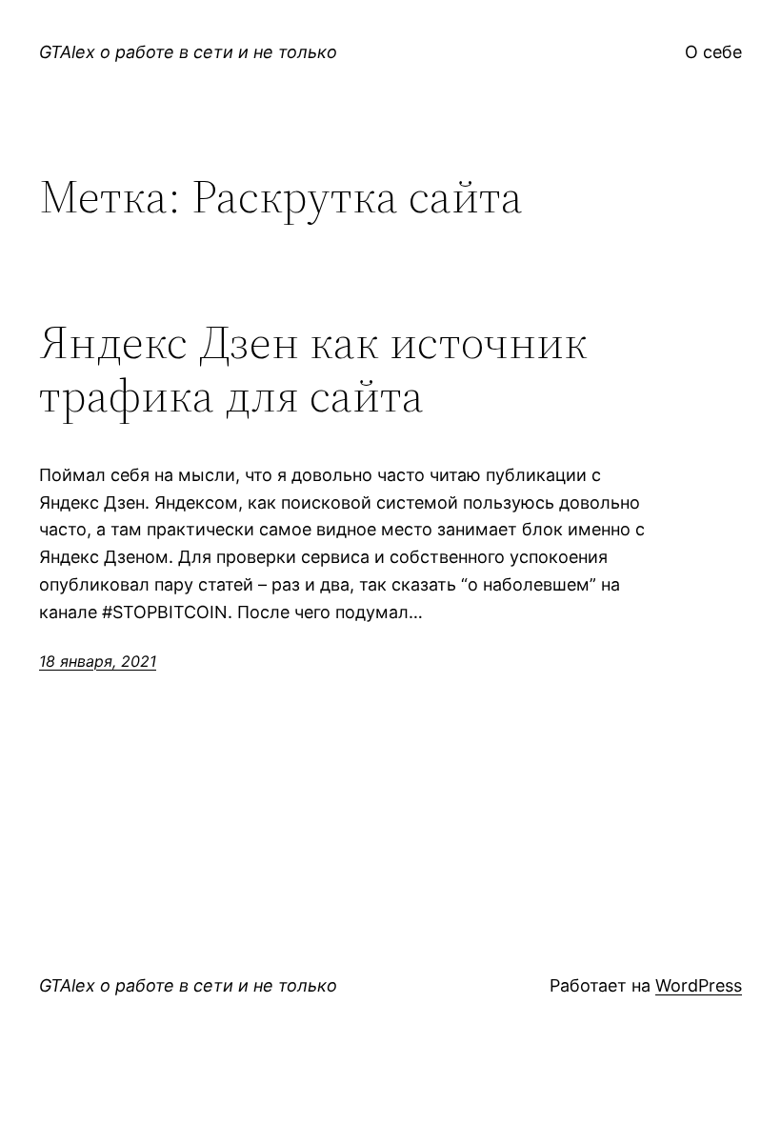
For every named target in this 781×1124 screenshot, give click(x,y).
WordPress (698, 985)
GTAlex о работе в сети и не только (188, 52)
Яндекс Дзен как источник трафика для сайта (313, 369)
